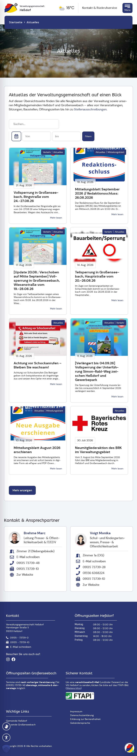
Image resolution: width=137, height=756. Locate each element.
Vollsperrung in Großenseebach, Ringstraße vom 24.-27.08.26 (36, 196)
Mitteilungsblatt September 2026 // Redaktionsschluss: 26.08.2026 (97, 193)
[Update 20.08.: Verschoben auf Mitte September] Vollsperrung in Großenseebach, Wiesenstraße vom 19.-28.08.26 (37, 280)
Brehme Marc (35, 533)
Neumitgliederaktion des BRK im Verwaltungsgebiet (98, 450)
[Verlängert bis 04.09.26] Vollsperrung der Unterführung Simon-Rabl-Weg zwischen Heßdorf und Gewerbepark (97, 371)
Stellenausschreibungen (90, 109)
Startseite (15, 22)
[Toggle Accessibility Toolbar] (6, 737)
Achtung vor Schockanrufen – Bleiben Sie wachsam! (37, 365)
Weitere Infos (73, 688)
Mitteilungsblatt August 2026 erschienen (37, 450)
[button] (7, 748)
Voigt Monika (100, 533)
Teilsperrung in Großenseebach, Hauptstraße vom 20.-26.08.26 (97, 276)
